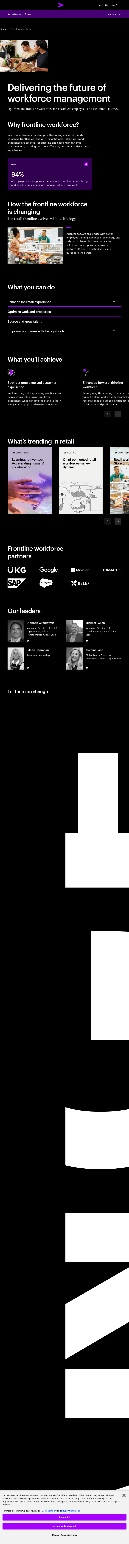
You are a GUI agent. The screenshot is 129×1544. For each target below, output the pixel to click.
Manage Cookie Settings (64, 1535)
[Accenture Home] (60, 5)
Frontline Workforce (19, 14)
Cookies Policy (49, 1511)
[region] (64, 1517)
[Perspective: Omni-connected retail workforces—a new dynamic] (81, 480)
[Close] (124, 1495)
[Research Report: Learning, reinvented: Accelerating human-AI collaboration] (30, 480)
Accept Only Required (64, 1526)
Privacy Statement (70, 1511)
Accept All (64, 1517)
